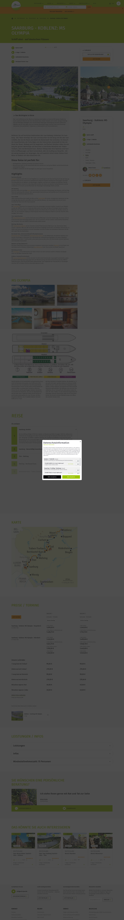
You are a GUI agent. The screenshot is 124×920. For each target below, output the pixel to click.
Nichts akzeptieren (52, 477)
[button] (76, 461)
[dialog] (62, 460)
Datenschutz (51, 444)
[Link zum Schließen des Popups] (80, 442)
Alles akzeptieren (71, 477)
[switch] (77, 461)
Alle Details (70, 464)
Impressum (45, 444)
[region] (62, 466)
